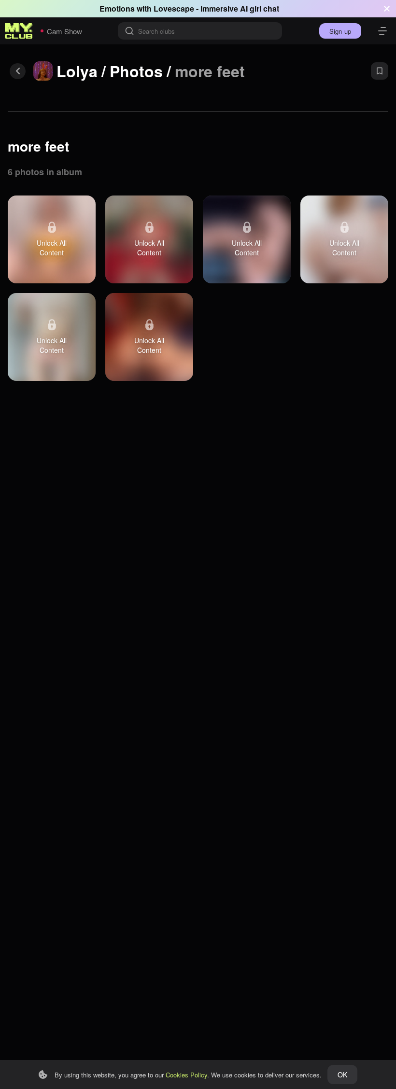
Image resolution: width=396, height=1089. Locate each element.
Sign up (340, 31)
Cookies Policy (186, 1074)
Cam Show (64, 31)
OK (342, 1074)
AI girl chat (259, 8)
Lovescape (174, 8)
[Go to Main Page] (19, 31)
